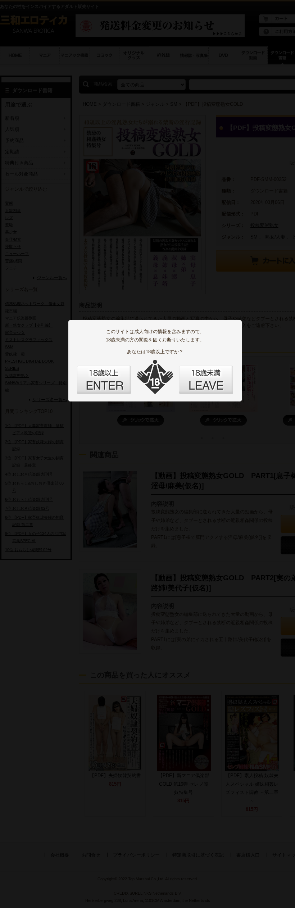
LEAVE (206, 380)
